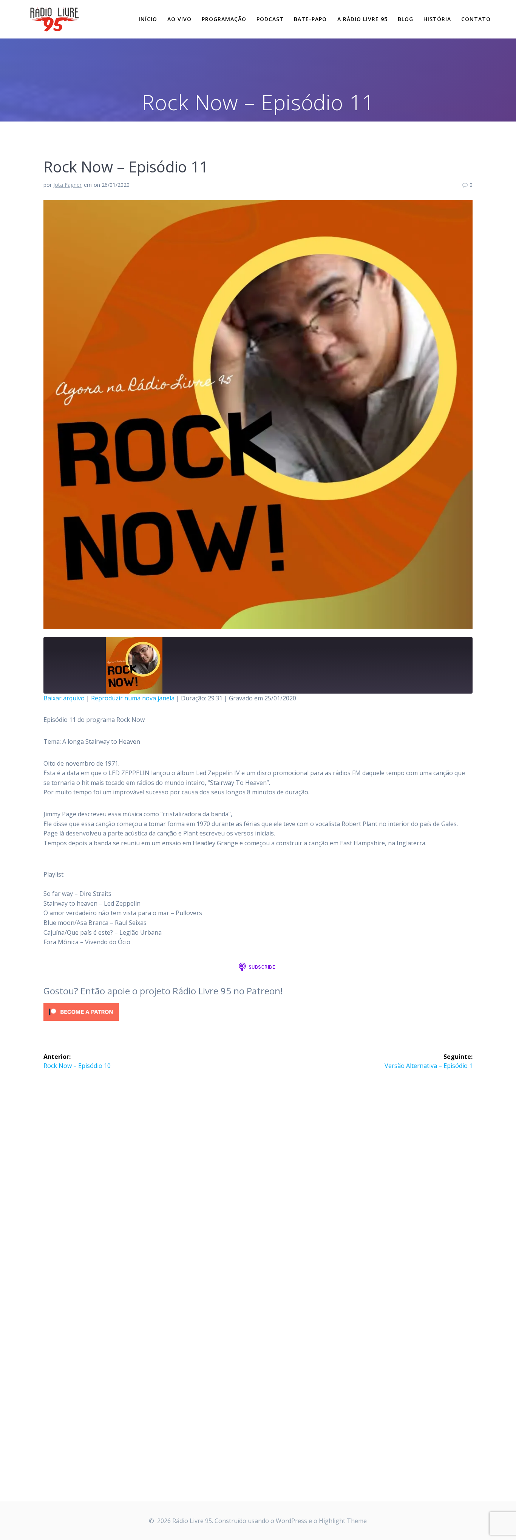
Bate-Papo (310, 19)
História (437, 19)
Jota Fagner (67, 184)
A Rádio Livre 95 (362, 19)
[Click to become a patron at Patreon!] (81, 1022)
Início (148, 19)
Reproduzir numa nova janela (133, 698)
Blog (405, 19)
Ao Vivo (179, 19)
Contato (476, 19)
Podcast (270, 19)
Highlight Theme (343, 1521)
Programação (224, 19)
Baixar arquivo (64, 698)
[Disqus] (257, 1172)
